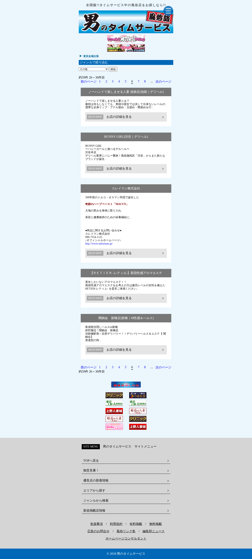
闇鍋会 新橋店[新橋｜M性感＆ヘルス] (126, 318)
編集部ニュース (154, 531)
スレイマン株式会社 (126, 188)
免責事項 (96, 524)
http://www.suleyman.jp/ (99, 243)
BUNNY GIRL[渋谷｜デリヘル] (126, 136)
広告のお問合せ (98, 531)
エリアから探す (94, 490)
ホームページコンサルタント (126, 538)
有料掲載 (136, 524)
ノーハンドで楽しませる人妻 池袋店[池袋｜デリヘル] (126, 91)
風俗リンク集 (126, 531)
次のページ (163, 81)
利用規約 (116, 524)
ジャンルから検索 (95, 500)
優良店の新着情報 (95, 480)
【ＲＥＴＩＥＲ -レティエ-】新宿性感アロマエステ (126, 273)
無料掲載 (155, 524)
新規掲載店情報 (94, 510)
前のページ (88, 81)
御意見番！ (91, 470)
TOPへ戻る (91, 460)
